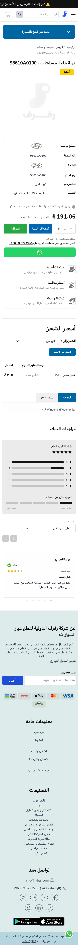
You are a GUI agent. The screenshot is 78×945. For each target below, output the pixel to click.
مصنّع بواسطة (68, 145)
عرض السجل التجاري (63, 661)
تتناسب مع (69, 184)
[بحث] (19, 14)
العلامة (72, 165)
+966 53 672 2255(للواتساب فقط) (37, 888)
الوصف (72, 192)
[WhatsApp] (40, 252)
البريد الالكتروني (68, 672)
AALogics (29, 941)
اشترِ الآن (15, 228)
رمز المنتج (70, 175)
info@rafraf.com (37, 880)
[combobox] (72, 528)
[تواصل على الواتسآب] (69, 936)
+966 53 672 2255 (21, 243)
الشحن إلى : (68, 340)
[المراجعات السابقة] (5, 538)
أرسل (12, 680)
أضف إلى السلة (40, 228)
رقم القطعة (70, 155)
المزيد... (35, 184)
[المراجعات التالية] (13, 538)
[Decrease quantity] (71, 228)
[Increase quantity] (58, 228)
